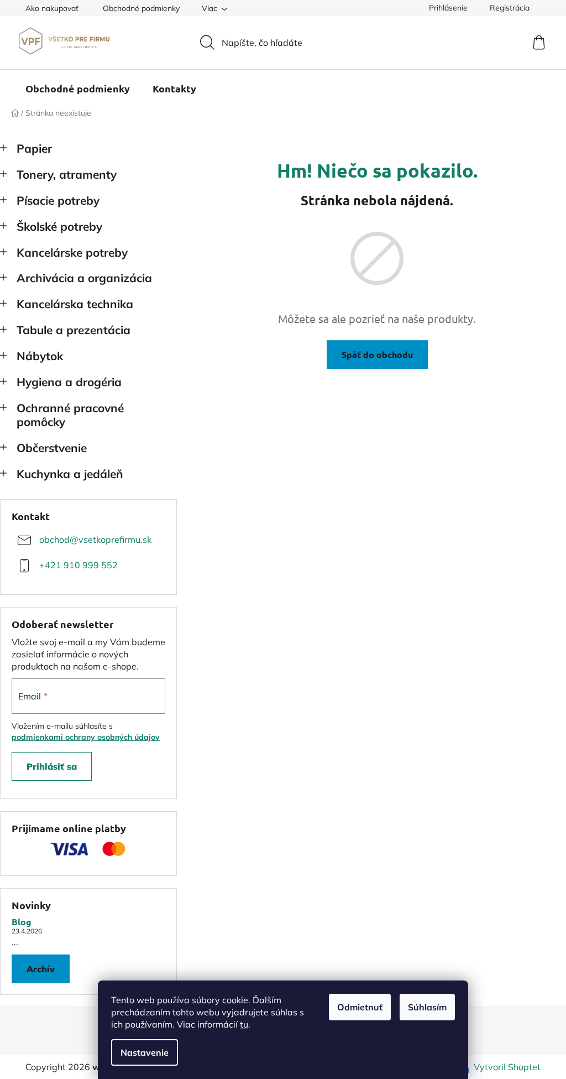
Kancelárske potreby (72, 252)
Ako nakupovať (51, 8)
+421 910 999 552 (78, 564)
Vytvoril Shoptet (507, 1066)
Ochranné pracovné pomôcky (70, 415)
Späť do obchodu (377, 354)
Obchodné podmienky (141, 8)
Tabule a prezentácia (73, 330)
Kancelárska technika (75, 304)
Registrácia (510, 8)
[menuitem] (77, 88)
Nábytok (40, 356)
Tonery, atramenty (67, 174)
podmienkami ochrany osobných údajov (86, 737)
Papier (34, 148)
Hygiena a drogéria (69, 382)
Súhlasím (427, 1007)
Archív (41, 968)
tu (244, 1024)
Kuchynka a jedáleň (70, 473)
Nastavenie (144, 1052)
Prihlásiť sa (52, 766)
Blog (22, 922)
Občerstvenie (52, 447)
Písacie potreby (58, 200)
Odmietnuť (359, 1007)
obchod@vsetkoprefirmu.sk (95, 539)
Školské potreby (59, 226)
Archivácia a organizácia (84, 278)
